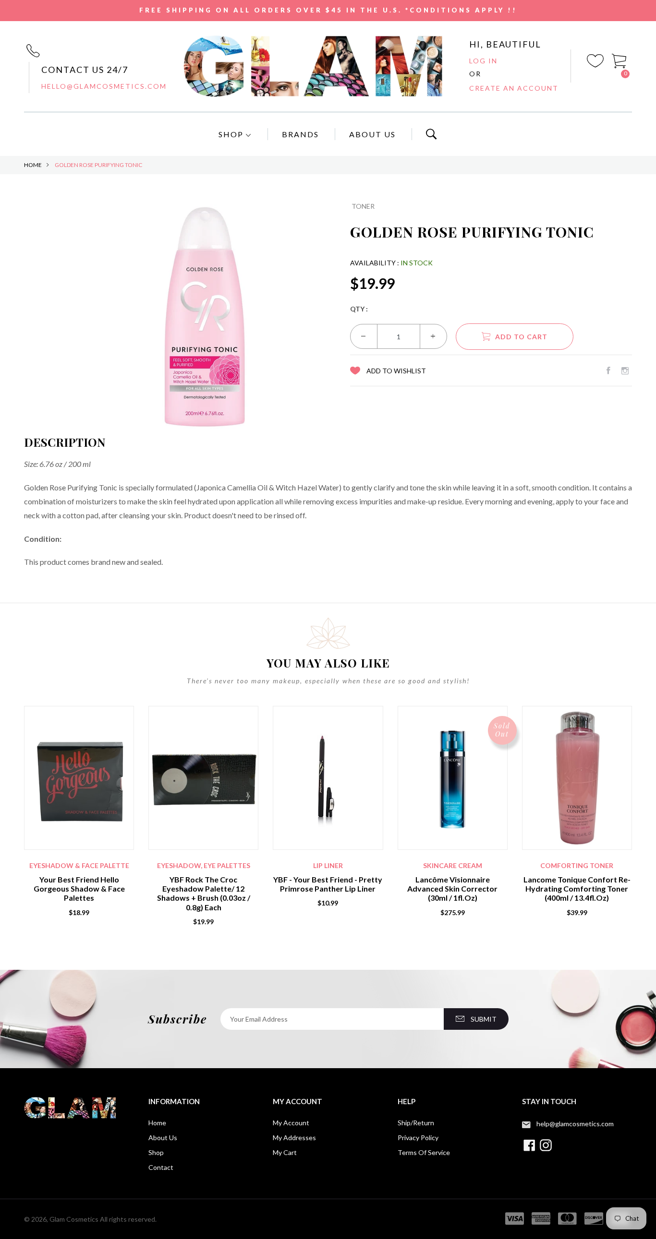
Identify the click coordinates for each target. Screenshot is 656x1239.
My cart (285, 1152)
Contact (160, 1167)
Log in (483, 61)
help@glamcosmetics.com (575, 1124)
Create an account (514, 88)
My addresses (294, 1137)
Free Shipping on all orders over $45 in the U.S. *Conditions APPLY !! (328, 10)
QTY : (359, 309)
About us (162, 1137)
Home (33, 164)
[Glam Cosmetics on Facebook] (608, 370)
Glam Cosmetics (73, 1219)
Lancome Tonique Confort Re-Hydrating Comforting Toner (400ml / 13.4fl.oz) (577, 888)
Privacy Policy (418, 1137)
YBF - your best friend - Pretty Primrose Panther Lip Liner (327, 884)
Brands (300, 134)
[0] (619, 60)
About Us (372, 134)
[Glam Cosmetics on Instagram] (625, 370)
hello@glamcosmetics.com (104, 86)
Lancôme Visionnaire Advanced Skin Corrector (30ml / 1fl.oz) (452, 888)
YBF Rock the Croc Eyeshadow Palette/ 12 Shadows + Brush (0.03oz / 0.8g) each (203, 893)
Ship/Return (416, 1123)
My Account (291, 1123)
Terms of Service (424, 1152)
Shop (232, 134)
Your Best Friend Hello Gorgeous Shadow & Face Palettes (79, 888)
